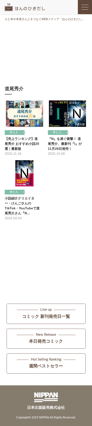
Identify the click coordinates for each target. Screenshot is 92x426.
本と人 (14, 132)
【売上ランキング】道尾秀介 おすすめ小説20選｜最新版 (22, 144)
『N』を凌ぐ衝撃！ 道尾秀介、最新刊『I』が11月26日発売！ (65, 144)
